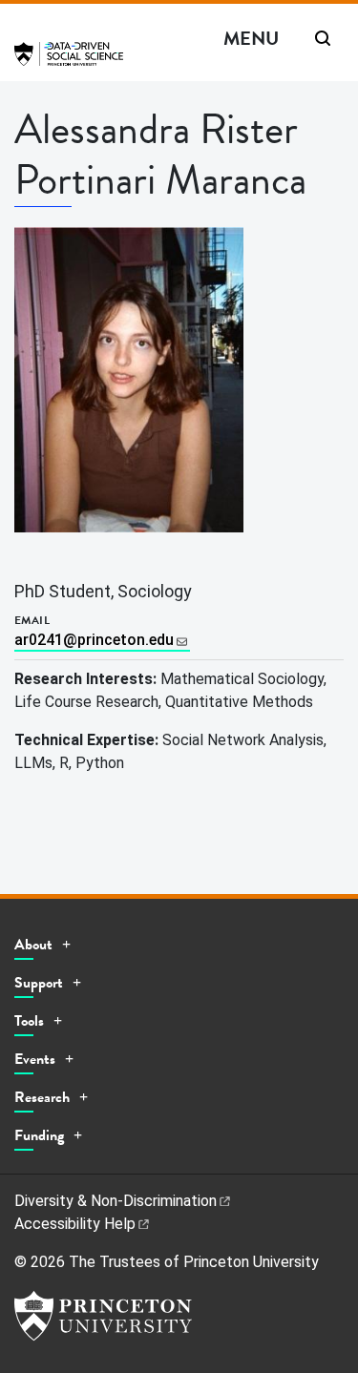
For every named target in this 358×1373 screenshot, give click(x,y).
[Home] (68, 61)
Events (34, 1059)
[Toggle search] (322, 38)
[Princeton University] (103, 1315)
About (33, 944)
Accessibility (75, 1224)
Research (42, 1097)
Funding (39, 1135)
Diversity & (115, 1201)
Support (38, 982)
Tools (29, 1020)
